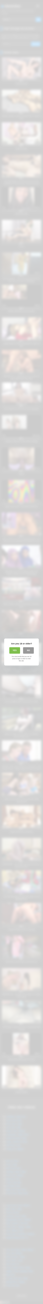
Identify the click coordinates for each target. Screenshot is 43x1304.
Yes (15, 650)
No (28, 650)
